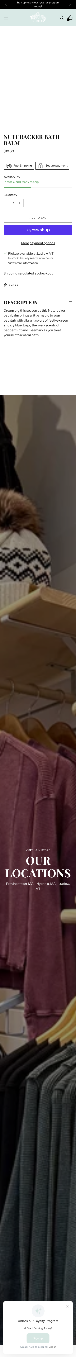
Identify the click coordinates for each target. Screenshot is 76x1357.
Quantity (10, 195)
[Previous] (6, 4)
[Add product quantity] (19, 203)
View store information (23, 263)
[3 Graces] (38, 18)
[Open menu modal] (6, 18)
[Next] (69, 4)
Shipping (10, 273)
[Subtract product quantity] (7, 203)
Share (13, 285)
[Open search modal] (61, 18)
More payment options (38, 243)
